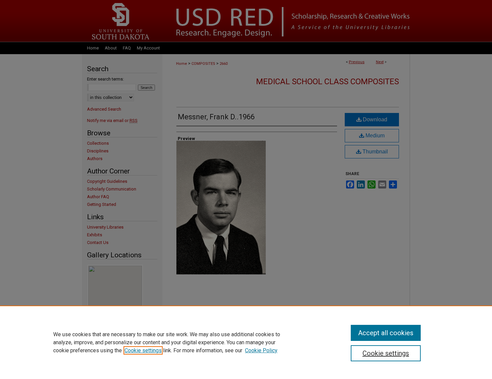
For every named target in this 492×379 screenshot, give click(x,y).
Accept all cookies (385, 333)
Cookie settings (143, 350)
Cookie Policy (261, 350)
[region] (246, 342)
